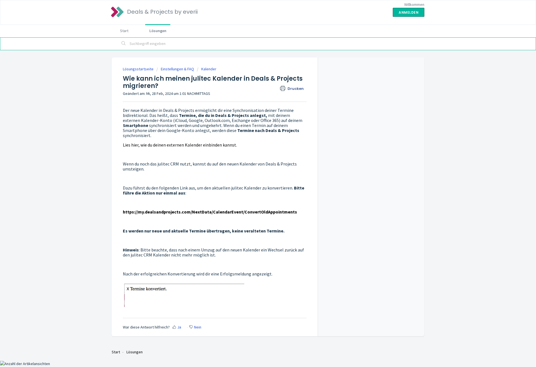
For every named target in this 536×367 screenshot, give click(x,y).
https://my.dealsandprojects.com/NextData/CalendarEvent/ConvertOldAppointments (210, 212)
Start (124, 30)
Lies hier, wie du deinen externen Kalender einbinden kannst (179, 145)
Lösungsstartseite (138, 68)
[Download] (257, 111)
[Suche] (124, 43)
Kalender (208, 68)
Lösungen (157, 30)
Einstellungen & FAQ (177, 68)
